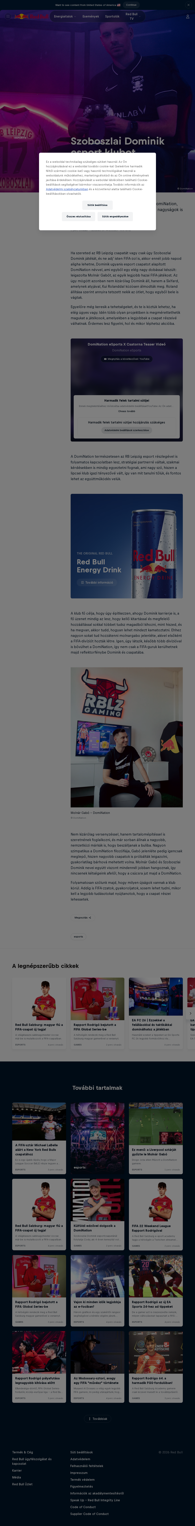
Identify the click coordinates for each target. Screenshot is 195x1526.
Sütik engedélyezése (115, 216)
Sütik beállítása (97, 205)
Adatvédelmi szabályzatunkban (67, 189)
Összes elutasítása (78, 216)
